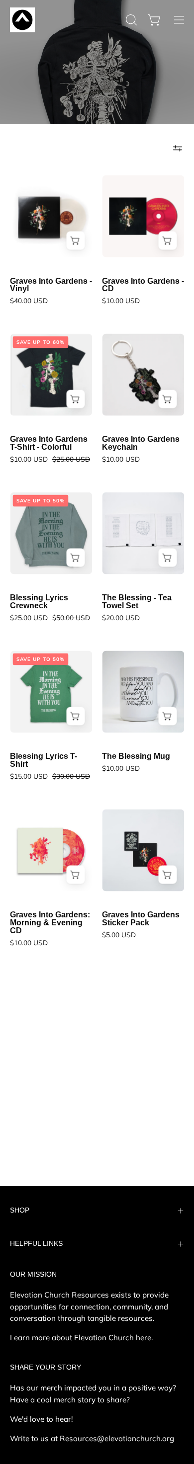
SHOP (19, 1210)
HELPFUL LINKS (36, 1243)
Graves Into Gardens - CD (143, 285)
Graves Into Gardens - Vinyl (51, 285)
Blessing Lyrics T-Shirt (43, 760)
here (143, 1337)
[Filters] (178, 148)
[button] (130, 20)
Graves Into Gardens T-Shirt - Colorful (49, 443)
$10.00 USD (121, 300)
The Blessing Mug (136, 756)
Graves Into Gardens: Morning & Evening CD (50, 923)
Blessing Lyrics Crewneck (39, 602)
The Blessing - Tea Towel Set (137, 602)
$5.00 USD (119, 934)
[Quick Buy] (75, 399)
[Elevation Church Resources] (22, 19)
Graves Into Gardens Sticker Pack (141, 919)
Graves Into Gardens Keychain (141, 443)
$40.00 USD (29, 300)
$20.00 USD (121, 617)
